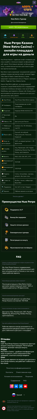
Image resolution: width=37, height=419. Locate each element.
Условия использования (13, 376)
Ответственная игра (23, 372)
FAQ (24, 381)
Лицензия (29, 376)
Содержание (15, 381)
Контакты (9, 372)
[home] (18, 3)
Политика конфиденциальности (18, 368)
